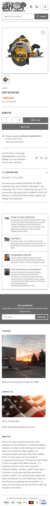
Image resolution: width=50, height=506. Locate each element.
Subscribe (41, 317)
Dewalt (5, 88)
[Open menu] (45, 7)
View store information (15, 142)
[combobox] (25, 16)
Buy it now (25, 127)
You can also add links (11, 162)
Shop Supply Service (20, 498)
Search (43, 16)
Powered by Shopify (36, 498)
